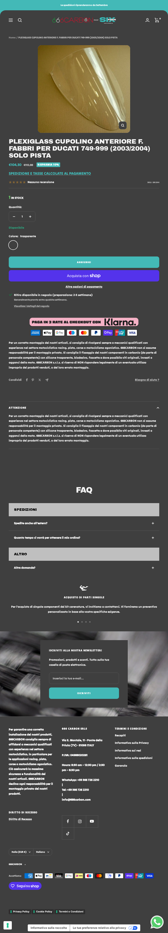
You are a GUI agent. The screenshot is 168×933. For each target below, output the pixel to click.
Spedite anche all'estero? (30, 523)
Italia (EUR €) (19, 851)
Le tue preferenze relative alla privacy (99, 927)
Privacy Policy (21, 911)
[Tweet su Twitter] (40, 379)
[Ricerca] (20, 20)
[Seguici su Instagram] (80, 821)
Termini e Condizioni (71, 911)
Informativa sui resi (128, 750)
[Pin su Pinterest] (33, 379)
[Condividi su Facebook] (27, 379)
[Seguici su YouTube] (92, 821)
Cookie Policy (44, 911)
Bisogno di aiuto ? (147, 380)
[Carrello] (157, 20)
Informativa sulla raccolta (49, 927)
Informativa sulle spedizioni (133, 758)
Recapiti (120, 735)
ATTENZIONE (17, 407)
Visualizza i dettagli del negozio (31, 306)
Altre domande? (24, 568)
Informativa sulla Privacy (132, 743)
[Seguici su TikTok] (68, 833)
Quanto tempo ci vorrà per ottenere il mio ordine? (47, 538)
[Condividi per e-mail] (47, 380)
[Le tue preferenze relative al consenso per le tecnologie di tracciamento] (8, 925)
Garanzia (121, 765)
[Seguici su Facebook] (68, 821)
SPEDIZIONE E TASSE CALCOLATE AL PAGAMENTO (50, 173)
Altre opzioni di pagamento (84, 286)
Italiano (40, 851)
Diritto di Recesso (20, 819)
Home (12, 37)
